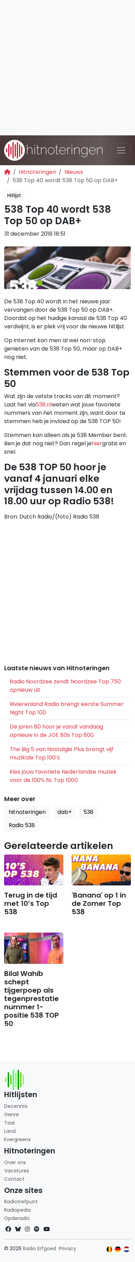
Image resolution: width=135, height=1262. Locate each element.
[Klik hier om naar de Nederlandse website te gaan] (126, 1249)
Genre (11, 1114)
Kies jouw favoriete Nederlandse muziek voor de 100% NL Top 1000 (63, 776)
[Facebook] (8, 1229)
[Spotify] (37, 1229)
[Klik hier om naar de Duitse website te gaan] (118, 1249)
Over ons (15, 1162)
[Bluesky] (18, 1229)
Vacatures (16, 1170)
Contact (14, 1179)
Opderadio (17, 1218)
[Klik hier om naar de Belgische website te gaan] (109, 1249)
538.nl (44, 405)
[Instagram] (27, 1229)
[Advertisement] (67, 67)
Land (10, 1131)
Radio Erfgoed (39, 1248)
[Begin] (7, 172)
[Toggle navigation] (121, 150)
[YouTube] (46, 1229)
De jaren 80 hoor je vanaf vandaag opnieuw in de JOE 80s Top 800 (56, 731)
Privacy (67, 1248)
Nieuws (73, 172)
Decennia (15, 1106)
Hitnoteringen (37, 172)
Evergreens (17, 1139)
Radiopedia (17, 1209)
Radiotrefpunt (21, 1201)
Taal (9, 1122)
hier (97, 443)
